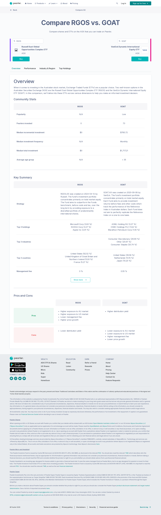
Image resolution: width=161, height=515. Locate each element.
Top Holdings (65, 68)
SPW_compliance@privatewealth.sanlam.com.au (26, 495)
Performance (30, 68)
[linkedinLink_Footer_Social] (25, 378)
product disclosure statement (127, 485)
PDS (99, 453)
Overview (16, 68)
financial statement (66, 466)
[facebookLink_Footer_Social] (12, 378)
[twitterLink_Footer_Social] (20, 378)
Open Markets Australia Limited (104, 423)
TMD (127, 453)
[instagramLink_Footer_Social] (16, 378)
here (97, 444)
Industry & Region (47, 68)
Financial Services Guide (29, 414)
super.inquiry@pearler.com (43, 492)
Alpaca (105, 426)
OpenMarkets (94, 426)
